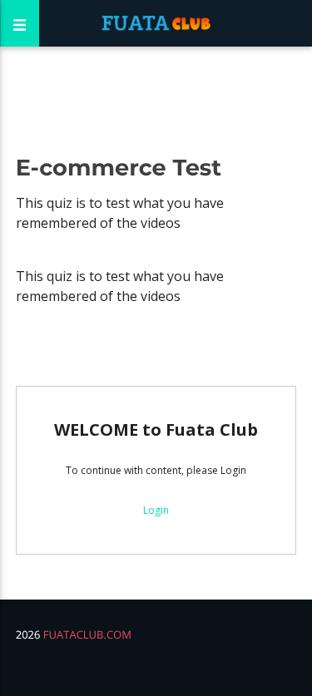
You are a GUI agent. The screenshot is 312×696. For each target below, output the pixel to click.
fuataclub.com (87, 634)
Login (156, 510)
